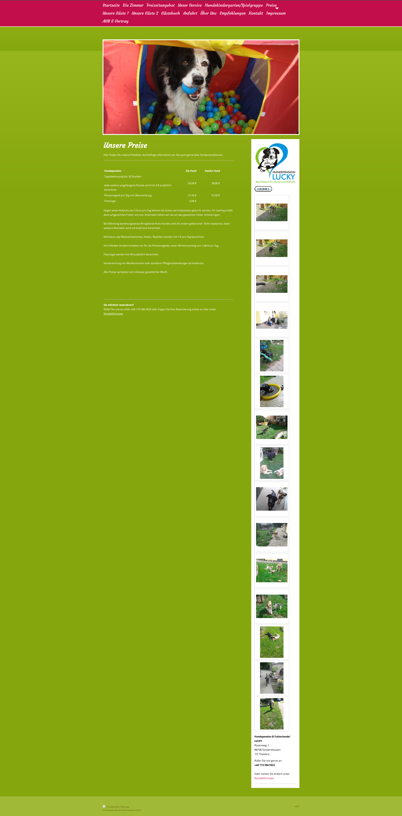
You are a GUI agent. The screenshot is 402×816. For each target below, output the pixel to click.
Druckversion (113, 806)
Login (296, 806)
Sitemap (125, 806)
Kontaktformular (113, 313)
